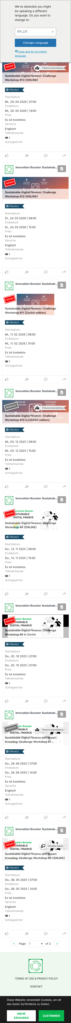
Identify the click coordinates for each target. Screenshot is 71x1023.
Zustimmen (51, 1015)
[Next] (57, 943)
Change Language (35, 42)
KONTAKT (36, 986)
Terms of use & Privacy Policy (36, 978)
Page (22, 943)
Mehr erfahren (21, 1016)
